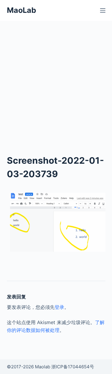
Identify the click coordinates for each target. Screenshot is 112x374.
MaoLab (21, 10)
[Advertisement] (56, 80)
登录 (59, 307)
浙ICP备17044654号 (72, 367)
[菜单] (102, 10)
